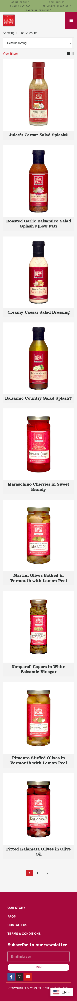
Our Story (16, 907)
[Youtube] (28, 977)
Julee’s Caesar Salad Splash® (38, 134)
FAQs (11, 916)
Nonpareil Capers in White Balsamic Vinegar (38, 669)
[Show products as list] (73, 53)
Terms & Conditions (24, 933)
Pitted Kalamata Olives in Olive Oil (38, 851)
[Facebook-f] (11, 977)
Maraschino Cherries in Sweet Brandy (38, 487)
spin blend (57, 2)
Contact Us (17, 925)
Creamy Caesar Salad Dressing (38, 312)
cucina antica (20, 6)
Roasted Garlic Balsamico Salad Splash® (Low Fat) (38, 223)
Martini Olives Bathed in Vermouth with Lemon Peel (38, 578)
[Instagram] (19, 977)
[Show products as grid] (68, 53)
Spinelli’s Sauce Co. (57, 6)
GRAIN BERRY (20, 2)
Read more (38, 91)
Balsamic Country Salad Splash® (38, 398)
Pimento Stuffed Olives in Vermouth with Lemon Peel (38, 760)
